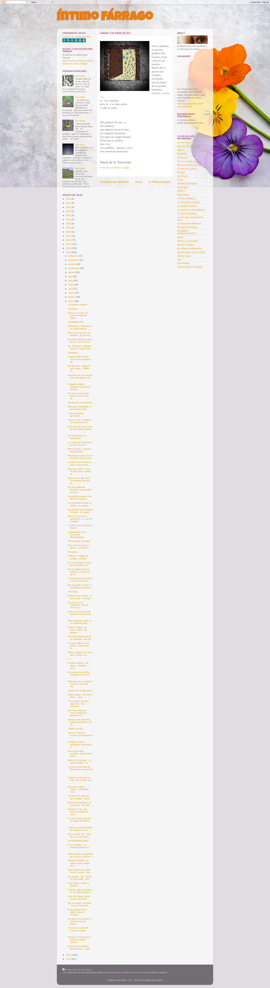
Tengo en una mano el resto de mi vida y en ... (80, 780)
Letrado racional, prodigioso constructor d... (80, 744)
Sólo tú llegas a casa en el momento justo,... (80, 622)
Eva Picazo (182, 176)
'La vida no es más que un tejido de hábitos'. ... (79, 821)
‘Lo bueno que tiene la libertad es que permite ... (80, 769)
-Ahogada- (73, 552)
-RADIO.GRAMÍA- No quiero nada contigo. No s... (79, 863)
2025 (68, 203)
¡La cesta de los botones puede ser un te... (80, 443)
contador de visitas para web (76, 37)
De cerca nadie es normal (190, 161)
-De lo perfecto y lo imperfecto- (77, 436)
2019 (68, 228)
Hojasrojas (182, 187)
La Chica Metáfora (186, 198)
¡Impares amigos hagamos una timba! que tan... (79, 386)
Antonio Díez (183, 142)
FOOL (180, 180)
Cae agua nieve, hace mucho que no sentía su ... (79, 471)
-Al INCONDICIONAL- (78, 841)
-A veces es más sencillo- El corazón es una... (80, 828)
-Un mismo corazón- (78, 304)
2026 (68, 199)
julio (70, 276)
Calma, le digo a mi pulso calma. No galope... (77, 630)
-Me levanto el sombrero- (80, 402)
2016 (68, 240)
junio (71, 280)
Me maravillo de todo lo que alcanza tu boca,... (80, 586)
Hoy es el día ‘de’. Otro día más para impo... (79, 835)
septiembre (74, 268)
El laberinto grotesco (187, 169)
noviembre (73, 260)
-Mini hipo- (73, 591)
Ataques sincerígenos (188, 146)
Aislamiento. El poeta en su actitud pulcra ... (80, 327)
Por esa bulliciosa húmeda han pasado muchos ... (79, 489)
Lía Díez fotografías (187, 213)
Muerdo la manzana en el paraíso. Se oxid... (79, 803)
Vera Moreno (183, 263)
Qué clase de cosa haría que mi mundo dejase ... (80, 429)
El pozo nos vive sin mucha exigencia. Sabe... (78, 315)
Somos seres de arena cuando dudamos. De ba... (80, 722)
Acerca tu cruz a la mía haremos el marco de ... (79, 614)
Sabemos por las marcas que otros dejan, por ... (80, 377)
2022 (68, 215)
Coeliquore (182, 157)
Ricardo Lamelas (185, 245)
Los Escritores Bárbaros (189, 223)
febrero (72, 297)
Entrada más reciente (114, 181)
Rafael (180, 237)
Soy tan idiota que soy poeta (191, 252)
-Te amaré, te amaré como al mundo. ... (80, 930)
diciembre (73, 256)
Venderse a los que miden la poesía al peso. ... (78, 811)
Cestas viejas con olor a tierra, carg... (80, 695)
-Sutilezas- (73, 309)
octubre (72, 264)
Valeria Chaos (184, 256)
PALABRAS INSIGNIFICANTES (186, 232)
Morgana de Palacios (187, 227)
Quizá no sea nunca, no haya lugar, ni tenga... (80, 597)
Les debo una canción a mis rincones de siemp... (80, 921)
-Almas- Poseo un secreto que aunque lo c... (80, 735)
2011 (68, 959)
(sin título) (80, 76)
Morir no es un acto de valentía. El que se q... (80, 334)
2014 (68, 248)
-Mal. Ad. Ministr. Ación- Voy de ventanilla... (79, 897)
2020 (68, 223)
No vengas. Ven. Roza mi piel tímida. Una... (79, 877)
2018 (68, 232)
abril (70, 289)
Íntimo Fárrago (105, 17)
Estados (181, 172)
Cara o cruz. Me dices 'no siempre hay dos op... (79, 480)
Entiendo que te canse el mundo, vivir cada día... (80, 684)
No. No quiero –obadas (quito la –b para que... (80, 347)
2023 (68, 211)
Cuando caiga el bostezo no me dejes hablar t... (80, 891)
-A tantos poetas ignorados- (76, 414)
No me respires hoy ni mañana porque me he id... (79, 571)
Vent (179, 259)
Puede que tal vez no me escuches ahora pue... (80, 456)
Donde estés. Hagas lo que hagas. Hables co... (79, 368)
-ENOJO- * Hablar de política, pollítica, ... (79, 557)
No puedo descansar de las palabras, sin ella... (80, 637)
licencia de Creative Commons (126, 972)
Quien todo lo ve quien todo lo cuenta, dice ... (80, 871)
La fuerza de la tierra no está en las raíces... (79, 463)
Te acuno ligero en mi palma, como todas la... (79, 645)
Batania (181, 150)
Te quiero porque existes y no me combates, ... (80, 579)
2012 (68, 955)
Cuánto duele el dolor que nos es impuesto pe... (79, 359)
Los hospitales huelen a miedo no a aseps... (79, 504)
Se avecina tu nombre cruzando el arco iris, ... (79, 674)
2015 (68, 244)
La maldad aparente (187, 206)
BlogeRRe (182, 154)
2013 (68, 252)
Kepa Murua (183, 195)
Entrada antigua (159, 181)
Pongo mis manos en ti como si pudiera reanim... (79, 939)
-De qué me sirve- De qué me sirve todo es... (78, 396)
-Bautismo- (73, 352)
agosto (72, 272)
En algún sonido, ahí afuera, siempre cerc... (78, 665)
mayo (71, 284)
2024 (68, 207)
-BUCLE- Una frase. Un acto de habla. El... (79, 761)
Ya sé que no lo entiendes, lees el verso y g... (78, 605)
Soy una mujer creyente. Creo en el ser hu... (80, 904)
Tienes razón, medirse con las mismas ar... (80, 421)
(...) (69, 659)
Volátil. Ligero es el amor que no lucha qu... (80, 653)
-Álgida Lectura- (75, 728)
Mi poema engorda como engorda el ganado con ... (77, 713)
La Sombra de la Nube (188, 202)
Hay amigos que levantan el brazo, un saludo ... (80, 510)
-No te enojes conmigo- (79, 541)
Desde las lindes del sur (189, 165)
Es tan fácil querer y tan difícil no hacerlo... (80, 497)
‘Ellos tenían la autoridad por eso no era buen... (80, 855)
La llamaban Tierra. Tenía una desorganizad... (78, 534)
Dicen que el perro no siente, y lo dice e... (79, 546)
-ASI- (130, 980)
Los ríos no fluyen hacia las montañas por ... (79, 563)
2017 (68, 236)
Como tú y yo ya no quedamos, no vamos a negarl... (80, 518)
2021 (68, 219)
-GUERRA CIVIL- (76, 322)
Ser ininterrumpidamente (189, 248)
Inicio (138, 181)
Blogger (158, 980)
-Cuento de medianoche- (80, 690)
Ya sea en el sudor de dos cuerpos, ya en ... (80, 797)
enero (71, 301)
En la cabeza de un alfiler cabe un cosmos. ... (77, 912)
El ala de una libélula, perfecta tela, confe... (80, 947)
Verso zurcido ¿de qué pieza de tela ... (79, 450)
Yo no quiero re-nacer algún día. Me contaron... (78, 703)
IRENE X (181, 191)
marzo (71, 293)
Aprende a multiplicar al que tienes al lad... (80, 407)
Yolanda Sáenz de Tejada (189, 267)
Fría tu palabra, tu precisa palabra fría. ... (79, 847)
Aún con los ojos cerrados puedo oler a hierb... (80, 753)
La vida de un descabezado (191, 210)
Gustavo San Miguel (187, 183)
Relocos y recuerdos (187, 241)
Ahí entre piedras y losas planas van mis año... (80, 340)
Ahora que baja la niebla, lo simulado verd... (78, 789)
